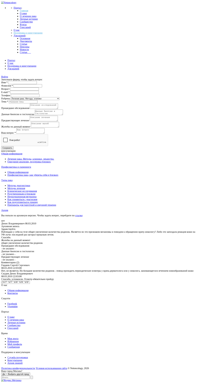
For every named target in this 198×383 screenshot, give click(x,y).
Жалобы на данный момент (16, 126)
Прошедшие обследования (15, 108)
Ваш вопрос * (8, 132)
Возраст (5, 89)
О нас (17, 30)
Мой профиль (14, 344)
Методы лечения (16, 188)
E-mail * (5, 92)
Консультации (14, 360)
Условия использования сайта (51, 368)
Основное (25, 38)
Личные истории (29, 19)
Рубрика (6, 98)
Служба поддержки (17, 357)
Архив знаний (15, 363)
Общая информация (11, 153)
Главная (24, 10)
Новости (24, 49)
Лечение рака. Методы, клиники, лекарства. (30, 159)
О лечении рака (28, 16)
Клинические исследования (22, 191)
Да (3, 374)
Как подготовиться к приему (22, 202)
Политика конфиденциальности (18, 368)
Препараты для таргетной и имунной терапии (31, 205)
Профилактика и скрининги (16, 167)
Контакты (12, 293)
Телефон (6, 95)
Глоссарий (25, 27)
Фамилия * (7, 85)
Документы (26, 41)
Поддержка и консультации (28, 33)
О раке (23, 13)
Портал (17, 7)
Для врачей (19, 35)
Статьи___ (25, 52)
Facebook (12, 303)
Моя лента (12, 338)
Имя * (4, 82)
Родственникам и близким (21, 194)
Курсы (23, 24)
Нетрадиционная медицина (22, 196)
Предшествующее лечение (15, 120)
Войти (4, 76)
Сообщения (13, 347)
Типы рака (7, 180)
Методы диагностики (18, 185)
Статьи (23, 44)
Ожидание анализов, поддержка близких (29, 161)
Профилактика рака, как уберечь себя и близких (32, 175)
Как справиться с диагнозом (22, 199)
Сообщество (26, 21)
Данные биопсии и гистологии (18, 114)
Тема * (5, 101)
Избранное (13, 341)
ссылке (79, 215)
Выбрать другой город (18, 374)
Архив (4, 210)
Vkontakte (12, 306)
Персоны (24, 46)
